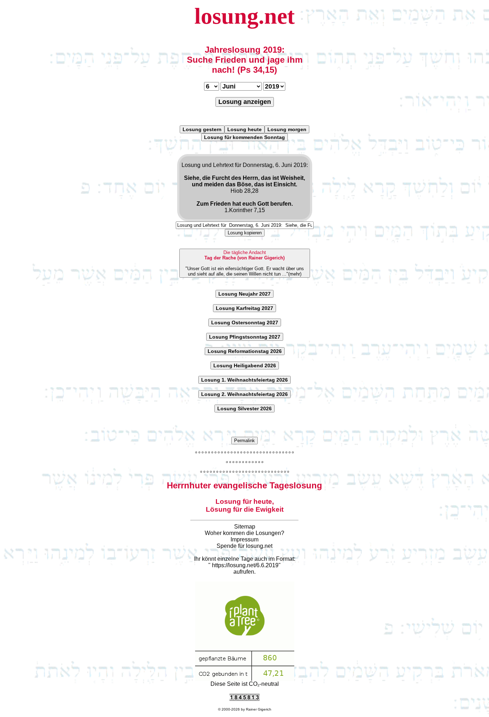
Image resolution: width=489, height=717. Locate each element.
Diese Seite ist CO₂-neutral (244, 684)
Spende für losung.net (244, 546)
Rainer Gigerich (258, 709)
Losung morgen (286, 129)
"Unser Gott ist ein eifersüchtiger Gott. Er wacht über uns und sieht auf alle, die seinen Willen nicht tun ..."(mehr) (244, 263)
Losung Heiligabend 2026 (244, 365)
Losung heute (244, 129)
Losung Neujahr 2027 (244, 294)
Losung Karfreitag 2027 (244, 308)
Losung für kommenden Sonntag (244, 137)
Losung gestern (202, 129)
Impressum (244, 539)
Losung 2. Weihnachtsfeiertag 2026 (244, 394)
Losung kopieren (245, 232)
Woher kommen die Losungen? (244, 533)
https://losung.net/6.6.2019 (245, 565)
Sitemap (244, 527)
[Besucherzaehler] (244, 699)
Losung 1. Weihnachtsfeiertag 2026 (244, 380)
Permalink (244, 440)
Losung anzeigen (244, 101)
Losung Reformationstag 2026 (245, 351)
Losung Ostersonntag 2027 (244, 322)
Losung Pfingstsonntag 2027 (244, 337)
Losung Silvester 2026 (244, 408)
